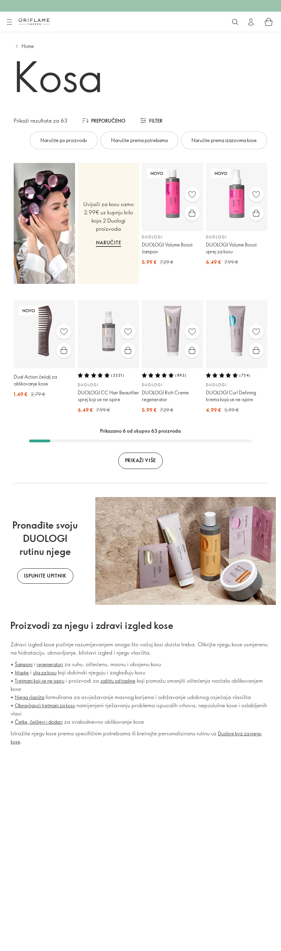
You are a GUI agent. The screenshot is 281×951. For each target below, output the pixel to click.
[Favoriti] (192, 194)
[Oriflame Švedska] (34, 21)
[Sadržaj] (9, 22)
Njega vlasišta (29, 697)
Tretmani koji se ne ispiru (39, 680)
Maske (22, 672)
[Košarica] (268, 22)
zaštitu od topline (117, 680)
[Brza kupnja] (192, 213)
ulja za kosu (45, 672)
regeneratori (50, 664)
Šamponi (24, 664)
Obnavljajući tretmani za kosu (45, 705)
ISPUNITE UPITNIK (45, 575)
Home (28, 46)
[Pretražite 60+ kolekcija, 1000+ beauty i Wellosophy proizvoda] (235, 22)
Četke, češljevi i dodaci (39, 722)
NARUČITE (108, 242)
